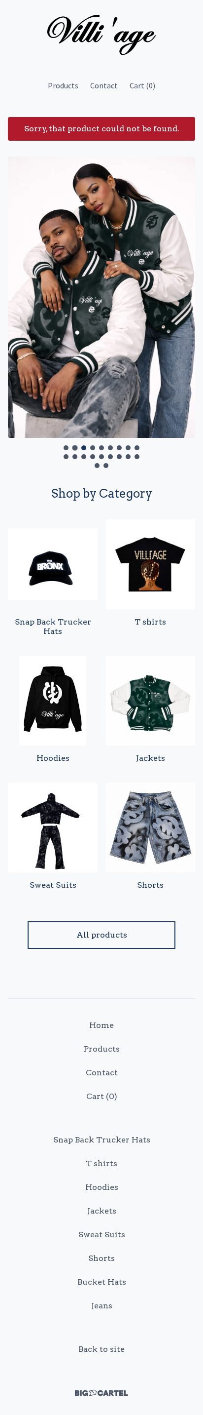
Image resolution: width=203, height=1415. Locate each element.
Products (63, 85)
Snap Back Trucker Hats (101, 1139)
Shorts (101, 1258)
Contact (104, 85)
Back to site (101, 1349)
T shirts (101, 1163)
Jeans (101, 1305)
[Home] (101, 36)
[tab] (66, 447)
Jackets (101, 1211)
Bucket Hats (101, 1282)
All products (101, 935)
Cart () (142, 85)
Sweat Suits (101, 1234)
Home (101, 1025)
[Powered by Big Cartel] (101, 1393)
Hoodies (101, 1187)
